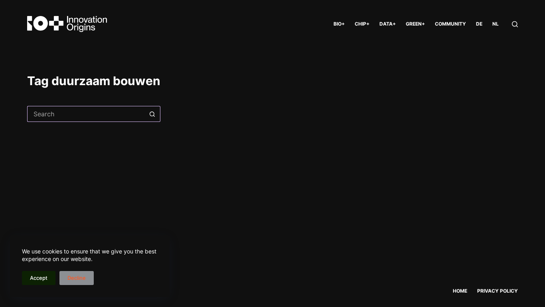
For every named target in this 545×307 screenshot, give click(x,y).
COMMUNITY (450, 24)
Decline (76, 278)
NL (495, 24)
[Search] (515, 24)
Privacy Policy (497, 291)
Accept (38, 278)
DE (479, 24)
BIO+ (339, 24)
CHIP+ (362, 24)
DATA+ (387, 24)
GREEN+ (415, 24)
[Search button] (152, 114)
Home (460, 291)
